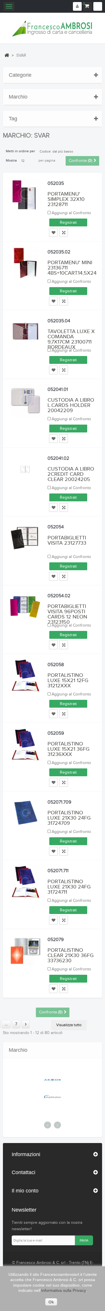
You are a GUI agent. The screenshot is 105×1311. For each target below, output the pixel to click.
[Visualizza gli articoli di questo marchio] (82, 1079)
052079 (56, 939)
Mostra (11, 160)
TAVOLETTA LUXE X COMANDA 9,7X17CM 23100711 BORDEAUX (71, 339)
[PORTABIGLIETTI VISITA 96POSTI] (25, 607)
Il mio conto (25, 1191)
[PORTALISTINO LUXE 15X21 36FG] (25, 744)
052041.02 (58, 458)
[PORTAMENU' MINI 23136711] (25, 263)
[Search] (97, 6)
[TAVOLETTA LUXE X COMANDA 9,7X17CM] (25, 331)
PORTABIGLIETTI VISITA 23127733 (67, 540)
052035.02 (59, 252)
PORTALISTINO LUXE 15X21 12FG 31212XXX (68, 680)
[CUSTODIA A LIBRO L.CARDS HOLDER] (25, 400)
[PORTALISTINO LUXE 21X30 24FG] (25, 813)
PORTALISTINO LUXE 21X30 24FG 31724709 (69, 818)
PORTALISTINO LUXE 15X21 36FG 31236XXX (69, 749)
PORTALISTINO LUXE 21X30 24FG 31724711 (69, 887)
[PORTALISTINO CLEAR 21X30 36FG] (25, 950)
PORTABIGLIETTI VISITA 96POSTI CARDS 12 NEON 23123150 (67, 614)
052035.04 (59, 321)
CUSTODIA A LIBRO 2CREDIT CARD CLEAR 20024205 (71, 474)
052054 (56, 527)
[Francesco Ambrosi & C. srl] (52, 28)
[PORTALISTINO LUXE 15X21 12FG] (25, 675)
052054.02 (59, 596)
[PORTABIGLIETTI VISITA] (25, 538)
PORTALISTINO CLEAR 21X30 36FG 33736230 (71, 955)
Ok (51, 1302)
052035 (56, 183)
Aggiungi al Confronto (71, 213)
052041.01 (58, 389)
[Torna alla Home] (6, 55)
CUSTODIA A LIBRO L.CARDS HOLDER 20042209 (71, 405)
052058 (56, 665)
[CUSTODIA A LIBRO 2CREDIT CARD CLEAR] (25, 469)
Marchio (18, 97)
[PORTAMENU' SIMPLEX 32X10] (25, 194)
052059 (56, 733)
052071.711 (58, 871)
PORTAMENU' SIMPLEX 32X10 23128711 (66, 199)
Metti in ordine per (20, 151)
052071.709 (59, 802)
